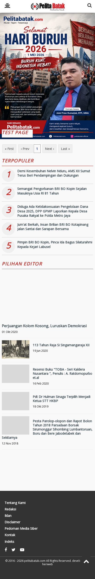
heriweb (47, 564)
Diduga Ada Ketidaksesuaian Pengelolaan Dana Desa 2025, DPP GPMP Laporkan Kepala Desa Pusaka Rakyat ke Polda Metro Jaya (52, 211)
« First (9, 148)
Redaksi (10, 509)
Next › (49, 148)
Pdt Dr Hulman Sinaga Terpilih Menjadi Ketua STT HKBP (61, 398)
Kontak (10, 535)
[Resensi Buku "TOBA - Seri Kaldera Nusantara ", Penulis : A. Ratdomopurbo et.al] (15, 378)
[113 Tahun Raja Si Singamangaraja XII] (15, 354)
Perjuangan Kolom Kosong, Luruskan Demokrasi (44, 325)
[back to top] (86, 561)
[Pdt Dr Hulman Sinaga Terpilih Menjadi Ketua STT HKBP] (15, 405)
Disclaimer (12, 522)
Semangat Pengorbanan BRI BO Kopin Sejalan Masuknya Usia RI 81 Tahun (52, 190)
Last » (65, 148)
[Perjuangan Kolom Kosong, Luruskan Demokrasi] (47, 311)
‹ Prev (25, 148)
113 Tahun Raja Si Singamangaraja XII (61, 345)
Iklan (8, 516)
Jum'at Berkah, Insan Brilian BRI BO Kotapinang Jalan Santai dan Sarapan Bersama (52, 226)
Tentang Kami (15, 503)
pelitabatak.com (34, 561)
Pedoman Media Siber (21, 528)
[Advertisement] (47, 74)
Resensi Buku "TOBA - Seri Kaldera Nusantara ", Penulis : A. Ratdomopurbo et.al (62, 373)
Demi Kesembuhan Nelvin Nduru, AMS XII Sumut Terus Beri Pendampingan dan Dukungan (53, 173)
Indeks (9, 542)
